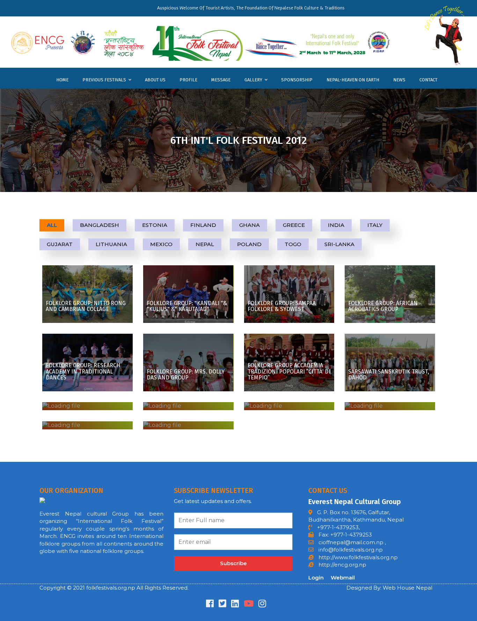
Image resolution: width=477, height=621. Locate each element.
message (220, 79)
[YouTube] (248, 604)
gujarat (60, 244)
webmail (343, 577)
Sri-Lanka (339, 244)
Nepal (205, 244)
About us (155, 79)
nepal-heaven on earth (352, 79)
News (399, 79)
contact (428, 79)
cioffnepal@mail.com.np (350, 542)
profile (188, 79)
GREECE (294, 225)
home (62, 79)
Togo (293, 244)
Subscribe (233, 563)
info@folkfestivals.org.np (350, 549)
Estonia (154, 225)
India (336, 225)
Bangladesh (99, 225)
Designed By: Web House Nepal (389, 587)
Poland (249, 244)
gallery (253, 79)
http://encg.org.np (341, 564)
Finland (203, 225)
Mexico (161, 244)
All (52, 225)
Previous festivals (104, 79)
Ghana (249, 225)
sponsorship (297, 79)
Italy (374, 225)
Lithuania (111, 244)
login (316, 577)
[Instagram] (262, 604)
